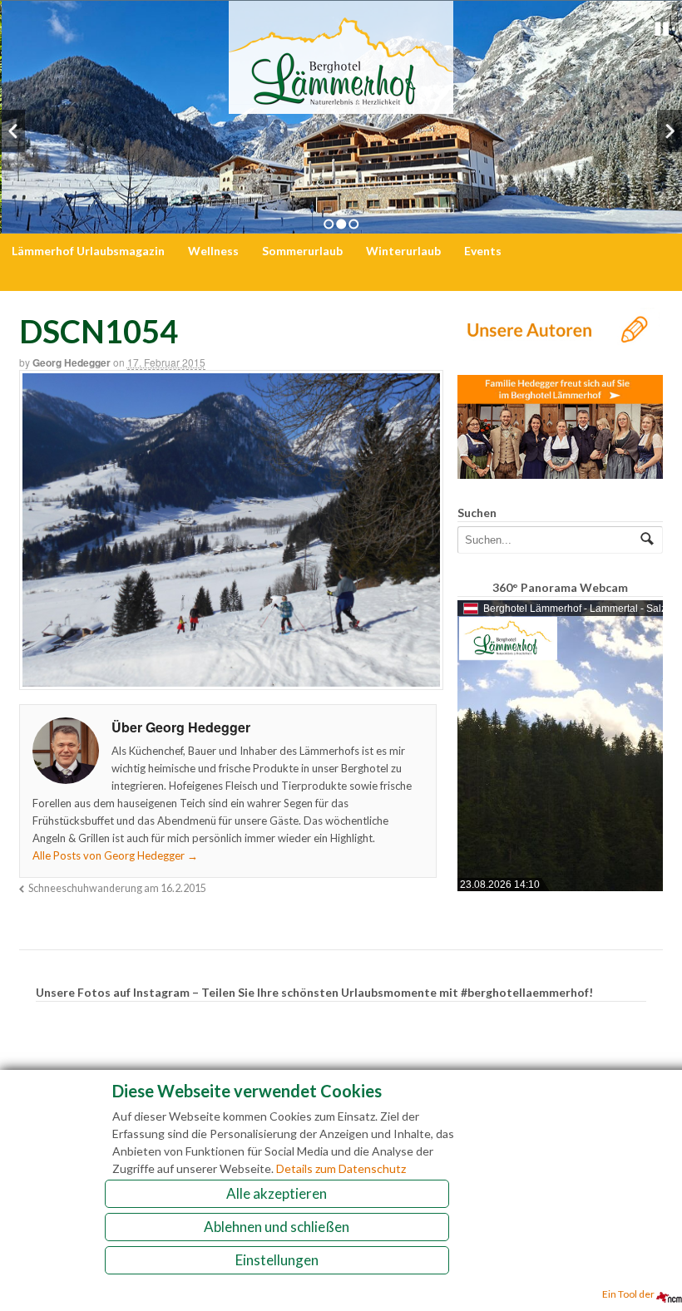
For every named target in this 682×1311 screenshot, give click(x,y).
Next (669, 131)
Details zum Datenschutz (341, 1168)
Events (483, 251)
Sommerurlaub (302, 251)
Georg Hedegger (71, 362)
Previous (12, 131)
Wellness (213, 251)
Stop (662, 29)
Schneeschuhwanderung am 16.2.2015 (117, 888)
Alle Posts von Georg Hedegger (115, 855)
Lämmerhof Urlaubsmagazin (88, 251)
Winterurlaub (403, 251)
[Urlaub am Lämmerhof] (341, 105)
